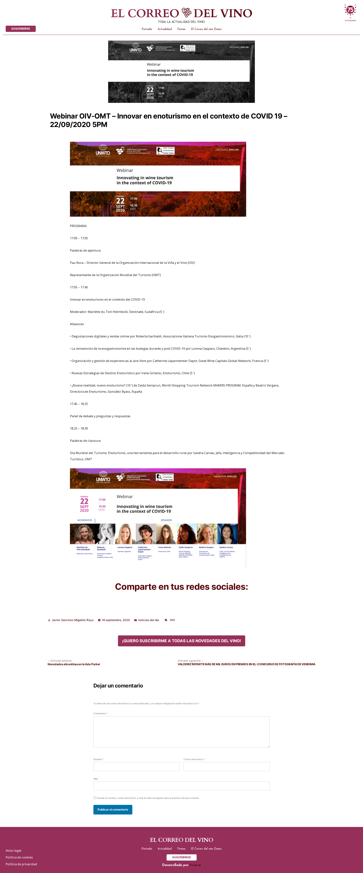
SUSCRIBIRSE (20, 28)
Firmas (181, 29)
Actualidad (165, 29)
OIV (172, 620)
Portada (147, 29)
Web (95, 779)
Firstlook (195, 865)
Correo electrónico (194, 759)
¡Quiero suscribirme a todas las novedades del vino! (181, 640)
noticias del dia (148, 620)
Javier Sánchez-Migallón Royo (73, 620)
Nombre (98, 759)
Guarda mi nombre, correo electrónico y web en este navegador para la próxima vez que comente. (148, 798)
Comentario (100, 713)
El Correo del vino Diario (206, 29)
